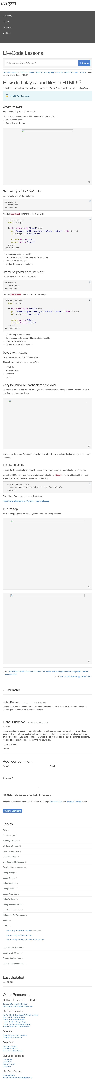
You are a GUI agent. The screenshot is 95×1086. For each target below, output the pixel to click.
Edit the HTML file (13, 465)
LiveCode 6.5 (7, 1059)
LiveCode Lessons (10, 72)
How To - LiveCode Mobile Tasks (14, 1019)
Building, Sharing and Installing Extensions (17, 1077)
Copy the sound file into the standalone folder (29, 384)
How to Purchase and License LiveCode (16, 1026)
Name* (6, 766)
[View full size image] (47, 156)
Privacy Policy (56, 801)
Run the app (10, 508)
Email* (52, 766)
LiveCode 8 (7, 1066)
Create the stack (13, 106)
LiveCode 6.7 (7, 1062)
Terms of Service (74, 801)
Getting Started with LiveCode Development (18, 1006)
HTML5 (83, 72)
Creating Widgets (9, 1075)
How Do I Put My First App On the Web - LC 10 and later (25, 940)
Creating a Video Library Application (15, 1035)
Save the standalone (15, 352)
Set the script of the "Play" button (22, 191)
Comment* (8, 777)
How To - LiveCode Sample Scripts (14, 1022)
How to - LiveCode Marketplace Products (16, 1024)
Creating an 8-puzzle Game (12, 1037)
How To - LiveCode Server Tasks (14, 1017)
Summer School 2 (9, 1064)
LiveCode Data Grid (9, 1046)
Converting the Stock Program (13, 1051)
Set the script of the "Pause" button (23, 271)
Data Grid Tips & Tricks (10, 1048)
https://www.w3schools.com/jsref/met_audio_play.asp (26, 500)
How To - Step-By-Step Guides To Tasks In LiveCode (57, 72)
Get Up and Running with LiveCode (15, 1004)
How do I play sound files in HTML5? (18, 930)
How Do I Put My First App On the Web (75, 676)
